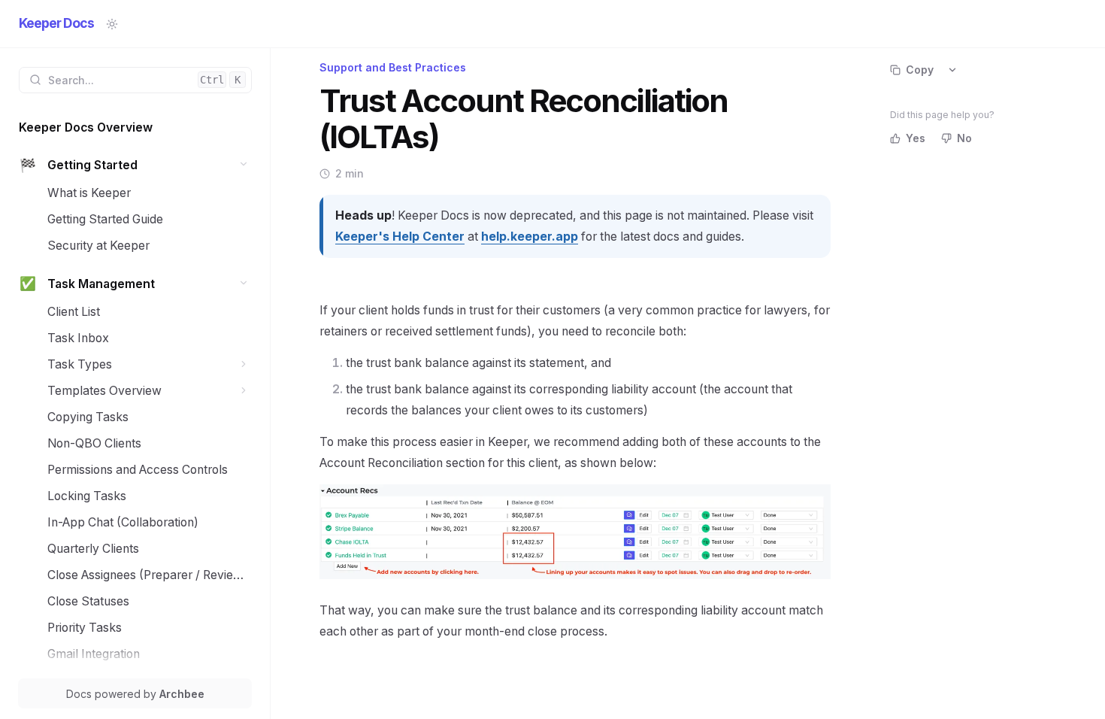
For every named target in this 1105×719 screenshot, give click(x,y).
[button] (244, 164)
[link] (135, 127)
